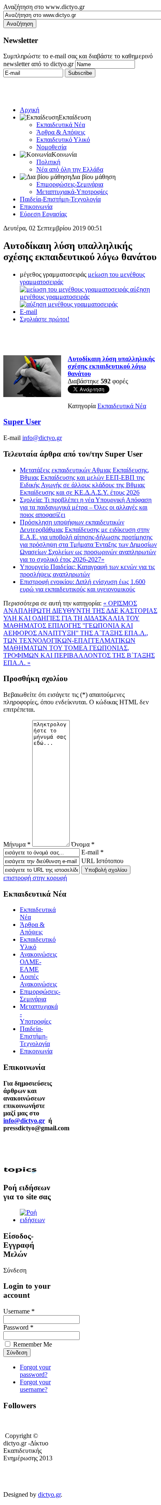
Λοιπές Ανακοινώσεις (38, 980)
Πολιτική (48, 161)
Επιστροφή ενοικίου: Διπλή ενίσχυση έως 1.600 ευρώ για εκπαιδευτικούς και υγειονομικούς (82, 585)
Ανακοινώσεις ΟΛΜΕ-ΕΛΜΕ (38, 962)
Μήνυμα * (17, 844)
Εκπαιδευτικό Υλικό (63, 139)
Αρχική (29, 109)
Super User (22, 421)
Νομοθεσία (51, 147)
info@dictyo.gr (42, 437)
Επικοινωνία (36, 206)
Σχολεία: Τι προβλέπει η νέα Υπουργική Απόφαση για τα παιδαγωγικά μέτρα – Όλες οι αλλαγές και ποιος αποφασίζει (86, 507)
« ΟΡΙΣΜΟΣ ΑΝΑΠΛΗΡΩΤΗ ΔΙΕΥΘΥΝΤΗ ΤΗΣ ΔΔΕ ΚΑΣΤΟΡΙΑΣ (80, 607)
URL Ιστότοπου (102, 860)
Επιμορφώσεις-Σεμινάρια (69, 184)
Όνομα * (83, 844)
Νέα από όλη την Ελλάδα (69, 169)
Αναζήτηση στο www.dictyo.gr (44, 6)
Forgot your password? (35, 1371)
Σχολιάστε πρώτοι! (44, 319)
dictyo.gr (49, 1494)
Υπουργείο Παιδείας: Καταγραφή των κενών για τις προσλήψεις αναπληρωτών (87, 570)
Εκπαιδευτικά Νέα (60, 124)
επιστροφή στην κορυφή (35, 877)
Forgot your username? (35, 1385)
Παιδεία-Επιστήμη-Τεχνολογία (60, 199)
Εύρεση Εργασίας (43, 214)
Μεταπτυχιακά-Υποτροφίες (72, 191)
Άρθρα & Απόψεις (60, 132)
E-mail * (92, 852)
